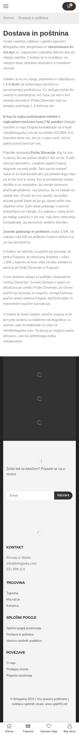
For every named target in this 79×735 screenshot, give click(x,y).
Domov (8, 18)
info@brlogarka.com (21, 563)
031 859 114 (15, 569)
